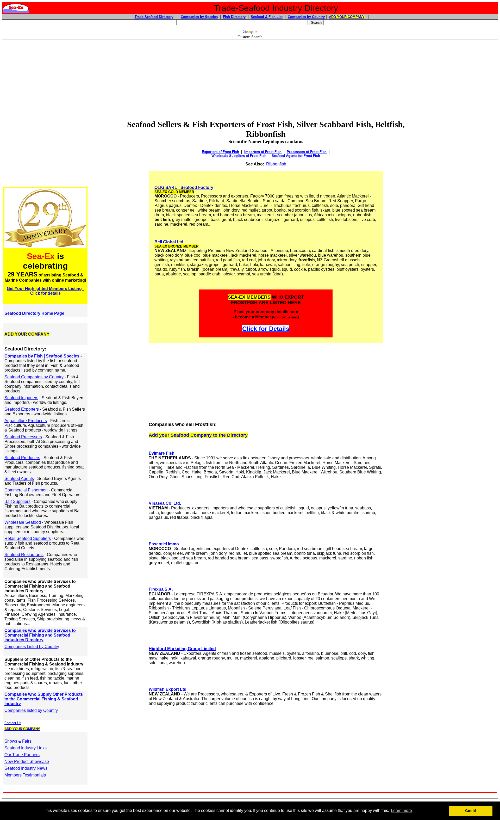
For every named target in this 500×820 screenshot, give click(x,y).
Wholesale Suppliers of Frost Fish (238, 156)
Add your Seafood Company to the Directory (198, 435)
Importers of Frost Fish (263, 152)
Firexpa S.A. (161, 589)
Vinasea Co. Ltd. (165, 503)
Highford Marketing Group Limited (182, 648)
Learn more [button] (401, 810)
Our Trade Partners (22, 755)
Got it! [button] (470, 811)
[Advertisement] (250, 76)
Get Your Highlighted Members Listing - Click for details (45, 290)
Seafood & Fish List (267, 17)
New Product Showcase (26, 761)
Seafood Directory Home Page (34, 313)
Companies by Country (306, 17)
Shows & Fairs (18, 741)
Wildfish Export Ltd (167, 689)
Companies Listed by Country (31, 646)
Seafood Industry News (25, 768)
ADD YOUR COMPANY (347, 17)
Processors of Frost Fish (307, 152)
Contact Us (12, 723)
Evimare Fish (161, 453)
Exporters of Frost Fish (220, 152)
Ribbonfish (276, 164)
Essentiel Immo (164, 544)
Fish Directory (234, 17)
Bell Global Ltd (168, 242)
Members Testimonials (25, 775)
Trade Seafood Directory (154, 17)
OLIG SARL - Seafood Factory (183, 187)
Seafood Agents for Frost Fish (296, 156)
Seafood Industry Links (25, 748)
